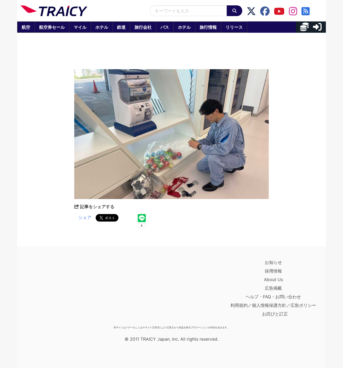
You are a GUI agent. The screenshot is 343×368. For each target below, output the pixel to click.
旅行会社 (143, 27)
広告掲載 (273, 288)
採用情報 (273, 271)
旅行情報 (208, 27)
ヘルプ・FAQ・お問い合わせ (273, 296)
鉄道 (121, 27)
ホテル (101, 27)
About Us (273, 279)
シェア (85, 217)
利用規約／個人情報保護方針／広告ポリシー (273, 305)
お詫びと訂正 (275, 314)
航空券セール (52, 27)
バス (165, 27)
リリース (234, 27)
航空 (26, 27)
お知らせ (273, 262)
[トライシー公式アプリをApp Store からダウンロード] (51, 290)
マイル (80, 27)
